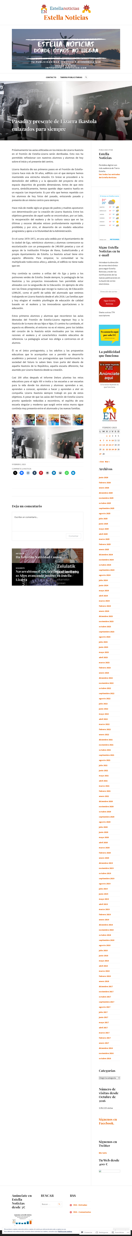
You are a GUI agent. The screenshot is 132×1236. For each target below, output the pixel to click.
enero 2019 (104, 919)
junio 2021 (103, 770)
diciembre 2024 (106, 554)
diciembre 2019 (106, 863)
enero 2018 (104, 981)
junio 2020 (103, 832)
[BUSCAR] (86, 77)
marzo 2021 (104, 786)
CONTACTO (51, 77)
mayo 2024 (104, 590)
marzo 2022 (104, 724)
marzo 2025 (104, 539)
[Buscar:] (51, 1204)
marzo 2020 (104, 847)
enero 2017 (104, 1043)
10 (113, 440)
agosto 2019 (104, 883)
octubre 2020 (105, 811)
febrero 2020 (105, 852)
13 (100, 445)
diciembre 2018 (106, 924)
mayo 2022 (104, 714)
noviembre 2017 (106, 991)
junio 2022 (103, 708)
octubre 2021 (105, 750)
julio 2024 (103, 580)
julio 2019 (103, 888)
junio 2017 (103, 1017)
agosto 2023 (104, 636)
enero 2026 (104, 487)
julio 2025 (103, 518)
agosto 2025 (104, 513)
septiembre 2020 (106, 816)
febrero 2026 (105, 482)
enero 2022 (104, 734)
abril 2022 (103, 719)
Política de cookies (65, 1231)
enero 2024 (104, 611)
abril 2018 (103, 966)
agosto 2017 (104, 1007)
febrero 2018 (105, 976)
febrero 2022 (105, 729)
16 (110, 445)
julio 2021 (103, 765)
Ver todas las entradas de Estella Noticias (109, 176)
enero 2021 (104, 796)
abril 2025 (103, 534)
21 (103, 449)
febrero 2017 (105, 1038)
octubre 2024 (105, 565)
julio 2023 (103, 642)
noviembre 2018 (106, 930)
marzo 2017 (104, 1032)
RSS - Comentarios (82, 1212)
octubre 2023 (105, 626)
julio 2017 (103, 1012)
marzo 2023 (104, 662)
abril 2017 (103, 1027)
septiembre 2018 (106, 940)
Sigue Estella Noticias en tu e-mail (109, 251)
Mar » (107, 461)
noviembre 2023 (106, 621)
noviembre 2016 (106, 1053)
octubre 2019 (105, 873)
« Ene (101, 461)
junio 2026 (103, 477)
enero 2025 (104, 549)
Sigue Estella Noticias (109, 302)
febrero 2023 (105, 667)
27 (100, 454)
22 (107, 449)
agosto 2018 (104, 945)
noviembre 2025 (106, 498)
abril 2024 (103, 595)
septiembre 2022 (106, 693)
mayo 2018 (104, 960)
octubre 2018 (105, 935)
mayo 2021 (104, 775)
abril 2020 (103, 842)
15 (107, 445)
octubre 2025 (105, 503)
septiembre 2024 (106, 570)
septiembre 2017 (106, 1002)
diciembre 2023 (106, 616)
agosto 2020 (104, 822)
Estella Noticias (66, 17)
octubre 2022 (105, 688)
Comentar (73, 536)
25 (115, 449)
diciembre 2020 (106, 801)
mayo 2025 (104, 529)
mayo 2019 (104, 899)
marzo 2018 (104, 971)
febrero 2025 (105, 544)
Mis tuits (103, 1153)
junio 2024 (103, 585)
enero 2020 (104, 858)
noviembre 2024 (106, 559)
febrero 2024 (105, 606)
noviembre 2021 (106, 744)
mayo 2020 (104, 837)
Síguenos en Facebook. (108, 1121)
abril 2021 (103, 780)
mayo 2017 (104, 1022)
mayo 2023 (104, 652)
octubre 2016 (105, 1058)
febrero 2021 (105, 791)
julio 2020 (103, 827)
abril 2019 (103, 904)
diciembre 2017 (106, 986)
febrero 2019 (105, 914)
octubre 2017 (105, 996)
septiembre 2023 (106, 631)
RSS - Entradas (80, 1205)
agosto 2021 (104, 760)
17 (113, 445)
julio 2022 (103, 703)
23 (110, 449)
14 (103, 445)
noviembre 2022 (106, 683)
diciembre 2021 (106, 739)
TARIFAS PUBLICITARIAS (71, 77)
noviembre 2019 (106, 868)
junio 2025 (103, 523)
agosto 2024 (104, 575)
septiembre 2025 (106, 508)
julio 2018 (103, 950)
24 (113, 449)
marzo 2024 (104, 600)
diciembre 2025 (106, 493)
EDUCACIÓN (17, 115)
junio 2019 (103, 894)
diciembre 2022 (106, 678)
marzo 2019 (104, 909)
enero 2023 (104, 672)
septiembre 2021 (106, 755)
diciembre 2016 (106, 1048)
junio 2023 (103, 647)
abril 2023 (103, 657)
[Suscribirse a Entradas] (71, 1205)
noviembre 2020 (106, 806)
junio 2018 (103, 955)
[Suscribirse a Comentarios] (71, 1212)
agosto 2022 (104, 698)
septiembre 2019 (106, 878)
